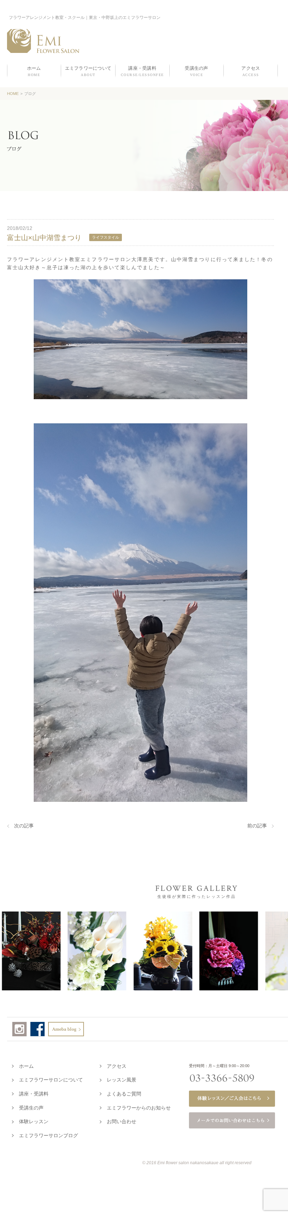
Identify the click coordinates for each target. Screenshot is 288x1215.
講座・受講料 (33, 1094)
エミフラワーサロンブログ (48, 1135)
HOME (13, 93)
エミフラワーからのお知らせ (139, 1108)
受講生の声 (31, 1108)
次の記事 (24, 825)
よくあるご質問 (124, 1094)
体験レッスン (33, 1121)
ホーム (26, 1066)
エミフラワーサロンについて (51, 1080)
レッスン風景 (121, 1080)
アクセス (116, 1066)
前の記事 (257, 825)
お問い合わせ (121, 1121)
